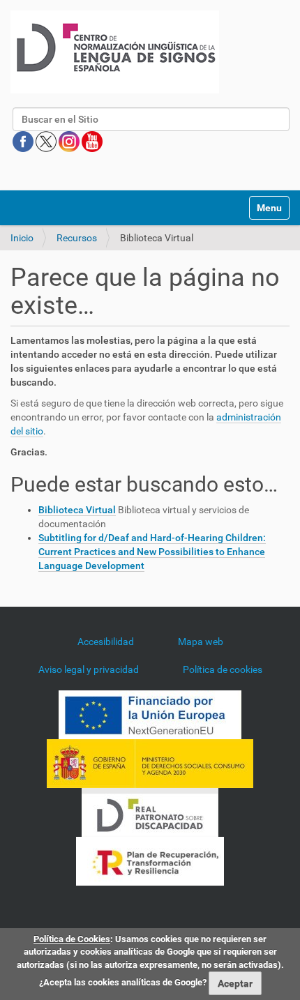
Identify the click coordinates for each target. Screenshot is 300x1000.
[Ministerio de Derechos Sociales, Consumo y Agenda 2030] (150, 762)
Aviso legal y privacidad (88, 669)
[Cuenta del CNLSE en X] (47, 140)
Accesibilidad (105, 641)
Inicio (21, 237)
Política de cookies (222, 669)
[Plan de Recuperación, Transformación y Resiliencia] (150, 860)
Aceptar (235, 983)
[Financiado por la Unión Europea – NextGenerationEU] (150, 714)
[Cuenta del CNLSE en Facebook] (24, 140)
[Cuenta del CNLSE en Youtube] (92, 140)
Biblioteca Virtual (77, 509)
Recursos (77, 237)
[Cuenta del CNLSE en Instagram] (70, 140)
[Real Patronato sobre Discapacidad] (150, 811)
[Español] (114, 51)
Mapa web (200, 641)
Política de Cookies (71, 939)
